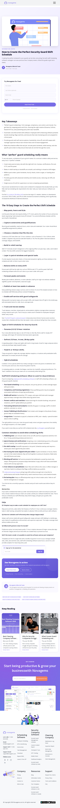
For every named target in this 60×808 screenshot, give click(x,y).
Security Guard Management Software (35, 740)
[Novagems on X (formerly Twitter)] (5, 760)
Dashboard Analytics (36, 759)
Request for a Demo (50, 775)
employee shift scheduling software (23, 379)
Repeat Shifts (20, 756)
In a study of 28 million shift (15, 194)
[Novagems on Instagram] (11, 760)
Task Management (22, 750)
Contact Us (20, 781)
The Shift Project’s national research (15, 318)
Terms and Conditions (50, 781)
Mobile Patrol (34, 756)
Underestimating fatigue (12, 472)
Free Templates (35, 784)
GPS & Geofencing (22, 744)
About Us (19, 778)
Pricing (19, 775)
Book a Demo (26, 570)
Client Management (50, 759)
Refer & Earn (20, 784)
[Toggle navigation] (54, 3)
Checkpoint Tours (35, 750)
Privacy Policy (48, 778)
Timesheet (20, 753)
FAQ (46, 784)
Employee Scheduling (22, 741)
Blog (32, 775)
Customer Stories (35, 781)
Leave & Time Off (21, 759)
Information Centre (36, 778)
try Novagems (41, 428)
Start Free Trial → (12, 570)
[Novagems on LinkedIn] (5, 762)
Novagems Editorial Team (13, 66)
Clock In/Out (20, 747)
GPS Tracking (34, 753)
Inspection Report (49, 746)
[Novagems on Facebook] (8, 760)
